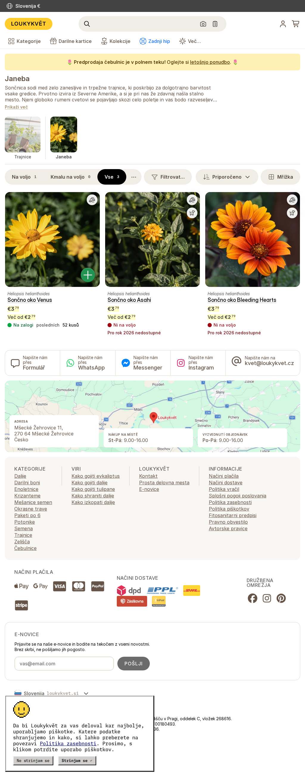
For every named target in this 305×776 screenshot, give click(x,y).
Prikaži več (16, 107)
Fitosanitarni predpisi (232, 515)
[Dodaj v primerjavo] (92, 199)
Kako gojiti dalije (89, 483)
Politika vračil (224, 489)
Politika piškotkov (229, 509)
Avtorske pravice (228, 528)
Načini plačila (224, 476)
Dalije (20, 476)
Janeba (17, 78)
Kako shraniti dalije (92, 496)
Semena (23, 528)
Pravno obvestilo (228, 522)
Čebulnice (25, 548)
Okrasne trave (30, 509)
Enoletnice (26, 489)
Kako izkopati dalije (93, 502)
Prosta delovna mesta (164, 483)
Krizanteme (27, 496)
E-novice (149, 489)
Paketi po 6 (27, 515)
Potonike (24, 522)
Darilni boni (27, 483)
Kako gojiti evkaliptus (95, 476)
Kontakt (148, 476)
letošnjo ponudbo (210, 62)
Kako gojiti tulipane (93, 489)
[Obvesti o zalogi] (192, 213)
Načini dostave (225, 483)
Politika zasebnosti (68, 743)
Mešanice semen (33, 502)
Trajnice (23, 535)
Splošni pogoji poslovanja (237, 496)
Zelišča (22, 542)
